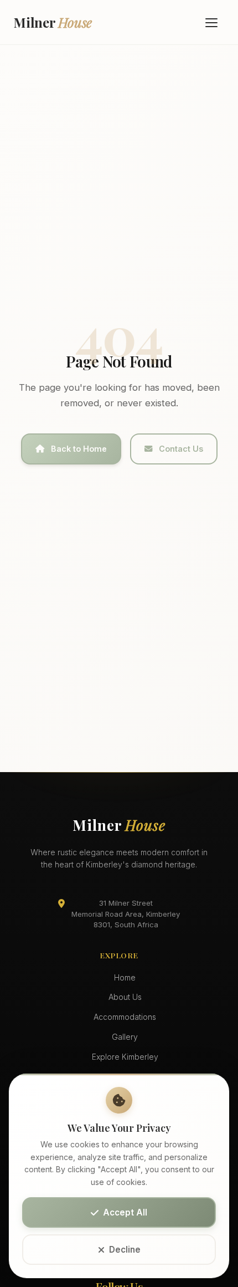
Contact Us (181, 448)
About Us (125, 997)
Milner (52, 22)
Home (125, 977)
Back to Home (79, 448)
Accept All (125, 1212)
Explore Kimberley (125, 1056)
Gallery (125, 1036)
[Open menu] (211, 22)
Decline (125, 1249)
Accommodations (125, 1017)
